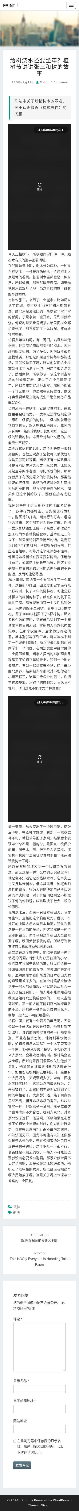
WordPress (61, 1500)
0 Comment (60, 82)
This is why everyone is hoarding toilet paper (39, 1259)
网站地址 (20, 1421)
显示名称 (21, 1381)
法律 (16, 1207)
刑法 (16, 1212)
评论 (17, 1319)
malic (44, 82)
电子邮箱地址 (24, 1401)
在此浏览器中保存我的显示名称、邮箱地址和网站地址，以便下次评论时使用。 (40, 1446)
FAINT (9, 5)
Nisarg (46, 1505)
